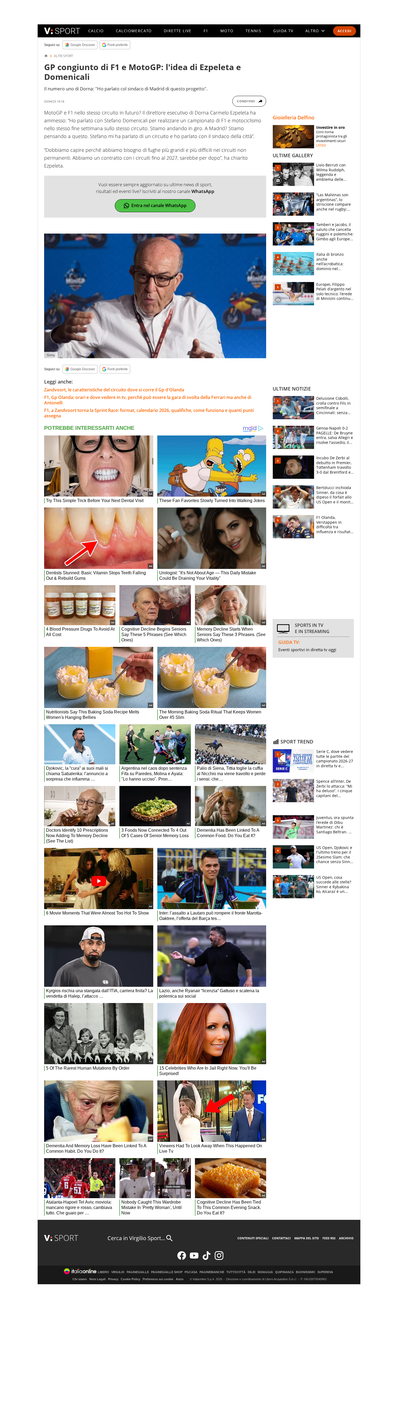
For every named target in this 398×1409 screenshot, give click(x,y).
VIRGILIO (118, 1272)
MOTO (227, 31)
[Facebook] (181, 1258)
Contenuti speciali (253, 1238)
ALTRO (312, 31)
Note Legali (97, 1279)
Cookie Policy (130, 1279)
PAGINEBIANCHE (212, 1272)
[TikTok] (206, 1258)
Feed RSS (328, 1238)
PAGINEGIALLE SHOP (166, 1272)
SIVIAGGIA (265, 1272)
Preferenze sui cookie (158, 1279)
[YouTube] (194, 1258)
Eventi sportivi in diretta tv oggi (307, 649)
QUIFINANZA (284, 1272)
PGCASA (191, 1272)
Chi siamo (80, 1279)
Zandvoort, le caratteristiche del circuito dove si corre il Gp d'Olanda (114, 390)
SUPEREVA (325, 1272)
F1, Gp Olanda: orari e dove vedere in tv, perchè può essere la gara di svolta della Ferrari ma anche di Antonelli (147, 400)
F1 (206, 31)
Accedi (344, 31)
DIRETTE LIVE (178, 31)
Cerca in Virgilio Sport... (136, 1238)
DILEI (251, 1272)
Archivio (346, 1238)
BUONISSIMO (305, 1272)
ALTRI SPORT (63, 56)
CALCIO (96, 31)
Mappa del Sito (306, 1238)
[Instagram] (219, 1258)
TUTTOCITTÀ (236, 1272)
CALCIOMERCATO (134, 31)
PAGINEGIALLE (138, 1272)
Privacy (113, 1279)
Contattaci (281, 1238)
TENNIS (253, 31)
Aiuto (180, 1279)
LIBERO (103, 1272)
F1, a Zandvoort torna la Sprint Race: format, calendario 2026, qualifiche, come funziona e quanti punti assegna (149, 413)
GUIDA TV (283, 31)
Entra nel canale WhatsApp (159, 205)
